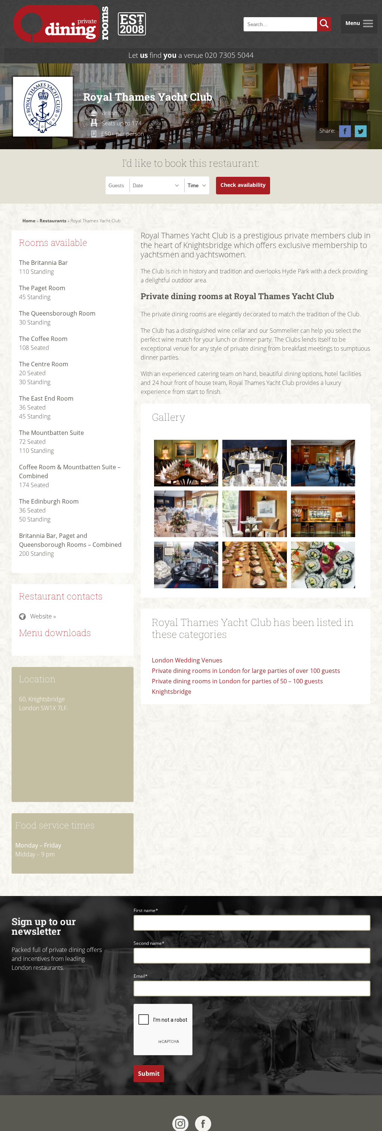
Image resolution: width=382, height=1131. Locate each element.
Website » (43, 616)
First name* (146, 910)
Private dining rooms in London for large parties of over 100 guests (246, 671)
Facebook (345, 131)
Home (28, 220)
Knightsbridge (171, 691)
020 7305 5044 (229, 55)
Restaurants (53, 220)
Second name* (149, 943)
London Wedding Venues (187, 660)
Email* (141, 976)
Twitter (361, 131)
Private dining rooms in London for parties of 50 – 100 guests (237, 681)
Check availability (243, 184)
